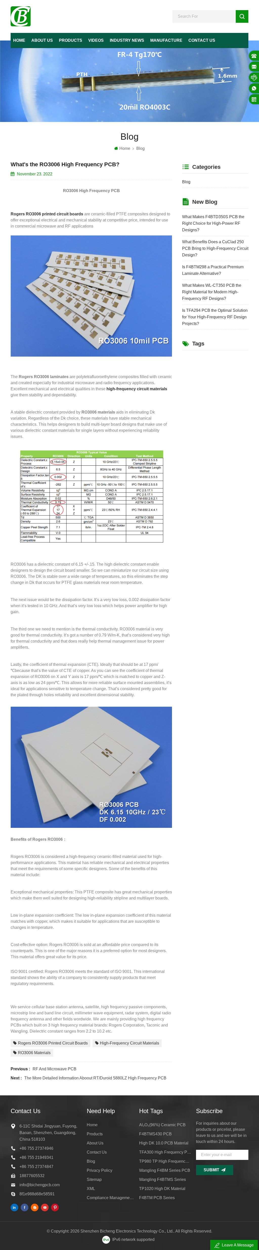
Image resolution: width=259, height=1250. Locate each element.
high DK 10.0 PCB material (163, 1143)
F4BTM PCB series (157, 1198)
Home (19, 40)
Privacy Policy (99, 1170)
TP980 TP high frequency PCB (165, 1161)
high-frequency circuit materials (129, 1043)
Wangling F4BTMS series (162, 1179)
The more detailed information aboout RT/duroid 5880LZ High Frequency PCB (95, 1078)
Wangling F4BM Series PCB (164, 1170)
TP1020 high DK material (162, 1188)
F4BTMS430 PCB (155, 1134)
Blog (140, 148)
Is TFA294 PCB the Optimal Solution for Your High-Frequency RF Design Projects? (215, 317)
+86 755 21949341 (36, 1157)
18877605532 (32, 1176)
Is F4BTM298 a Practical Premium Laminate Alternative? (213, 270)
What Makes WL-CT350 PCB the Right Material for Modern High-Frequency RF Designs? (211, 292)
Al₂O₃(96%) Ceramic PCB (162, 1125)
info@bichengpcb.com (39, 1185)
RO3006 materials (34, 1053)
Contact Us (201, 40)
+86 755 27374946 (36, 1148)
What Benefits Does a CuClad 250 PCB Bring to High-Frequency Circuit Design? (215, 248)
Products (70, 40)
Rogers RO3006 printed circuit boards (53, 1043)
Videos (96, 40)
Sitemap (94, 1179)
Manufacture (166, 40)
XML (91, 1188)
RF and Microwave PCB (54, 1069)
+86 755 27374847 (36, 1166)
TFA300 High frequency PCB (165, 1152)
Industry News (127, 40)
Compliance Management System (110, 1198)
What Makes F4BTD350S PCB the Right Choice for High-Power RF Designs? (213, 223)
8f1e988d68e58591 (37, 1194)
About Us (42, 40)
